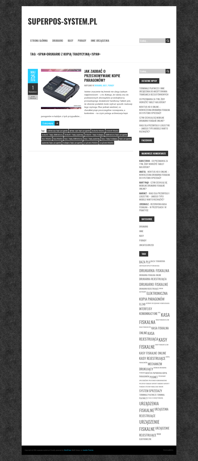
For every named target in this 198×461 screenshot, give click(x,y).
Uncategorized (146, 245)
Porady (82, 40)
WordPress (67, 450)
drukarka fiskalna (98, 130)
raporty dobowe (157, 383)
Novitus (148, 373)
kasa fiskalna (47, 138)
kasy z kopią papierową (92, 138)
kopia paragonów (125, 138)
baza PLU (144, 262)
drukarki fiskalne (112, 130)
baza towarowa (158, 261)
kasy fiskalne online (152, 353)
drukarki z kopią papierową (74, 134)
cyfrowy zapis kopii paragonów (79, 130)
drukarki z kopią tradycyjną (94, 134)
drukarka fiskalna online (150, 275)
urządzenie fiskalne (106, 142)
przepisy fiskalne (145, 383)
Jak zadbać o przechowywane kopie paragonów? (102, 75)
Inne (141, 231)
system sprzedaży (150, 391)
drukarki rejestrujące (149, 288)
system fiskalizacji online (154, 386)
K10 (159, 312)
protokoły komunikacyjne (158, 380)
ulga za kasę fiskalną (155, 398)
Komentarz (33, 91)
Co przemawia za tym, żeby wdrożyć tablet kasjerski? (152, 100)
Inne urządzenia (100, 40)
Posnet (154, 377)
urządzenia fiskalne (91, 142)
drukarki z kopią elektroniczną (52, 134)
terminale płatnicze (148, 394)
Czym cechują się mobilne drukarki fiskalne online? (151, 119)
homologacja (164, 303)
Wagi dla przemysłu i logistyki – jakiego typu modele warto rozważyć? (154, 128)
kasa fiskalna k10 (145, 327)
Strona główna (39, 40)
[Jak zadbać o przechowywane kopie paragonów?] (61, 70)
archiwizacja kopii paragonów (57, 130)
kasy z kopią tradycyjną (109, 138)
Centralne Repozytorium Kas (149, 265)
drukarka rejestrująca (153, 279)
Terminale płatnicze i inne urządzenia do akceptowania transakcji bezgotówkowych (153, 91)
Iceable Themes (88, 450)
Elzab (142, 304)
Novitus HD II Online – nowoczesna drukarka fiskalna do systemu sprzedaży (154, 110)
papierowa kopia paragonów (51, 142)
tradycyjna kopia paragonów (72, 142)
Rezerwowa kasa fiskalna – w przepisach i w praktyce (153, 207)
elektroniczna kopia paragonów (116, 134)
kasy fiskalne (57, 138)
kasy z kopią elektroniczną (73, 138)
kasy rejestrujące (152, 358)
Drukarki (57, 40)
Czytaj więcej (48, 123)
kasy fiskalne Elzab (161, 344)
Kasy (70, 40)
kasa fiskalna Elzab (162, 319)
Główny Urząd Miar (153, 303)
